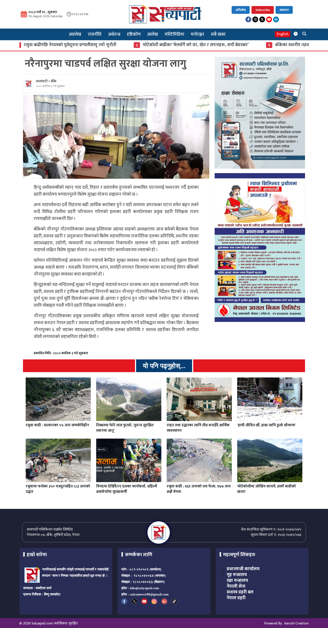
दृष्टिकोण (134, 34)
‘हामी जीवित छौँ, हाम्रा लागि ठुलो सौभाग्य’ (266, 425)
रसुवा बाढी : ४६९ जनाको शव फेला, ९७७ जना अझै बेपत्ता (199, 489)
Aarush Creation (296, 623)
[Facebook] (248, 19)
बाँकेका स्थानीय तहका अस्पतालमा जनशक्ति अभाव (279, 45)
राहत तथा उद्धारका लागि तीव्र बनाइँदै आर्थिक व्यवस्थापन (198, 428)
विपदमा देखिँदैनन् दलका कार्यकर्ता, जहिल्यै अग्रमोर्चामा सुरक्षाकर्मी (126, 489)
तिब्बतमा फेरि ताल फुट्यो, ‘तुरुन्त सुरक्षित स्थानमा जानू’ (125, 428)
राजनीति (95, 34)
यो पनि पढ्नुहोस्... (164, 365)
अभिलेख (241, 9)
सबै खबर (218, 34)
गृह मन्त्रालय (237, 574)
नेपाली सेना (236, 586)
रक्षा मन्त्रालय (237, 580)
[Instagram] (255, 19)
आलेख (152, 34)
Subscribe (262, 9)
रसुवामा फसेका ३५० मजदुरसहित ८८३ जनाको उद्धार (58, 489)
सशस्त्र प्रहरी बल (240, 592)
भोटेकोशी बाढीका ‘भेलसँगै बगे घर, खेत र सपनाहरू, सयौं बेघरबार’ (160, 45)
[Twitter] (262, 19)
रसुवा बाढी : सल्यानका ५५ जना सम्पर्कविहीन (57, 425)
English (283, 34)
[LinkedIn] (276, 19)
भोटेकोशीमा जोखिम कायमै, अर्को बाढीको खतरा (266, 489)
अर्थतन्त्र (114, 34)
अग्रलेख (75, 34)
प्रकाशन (284, 9)
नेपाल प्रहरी (236, 598)
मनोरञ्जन (197, 34)
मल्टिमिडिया (174, 34)
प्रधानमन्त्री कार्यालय (243, 569)
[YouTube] (269, 19)
